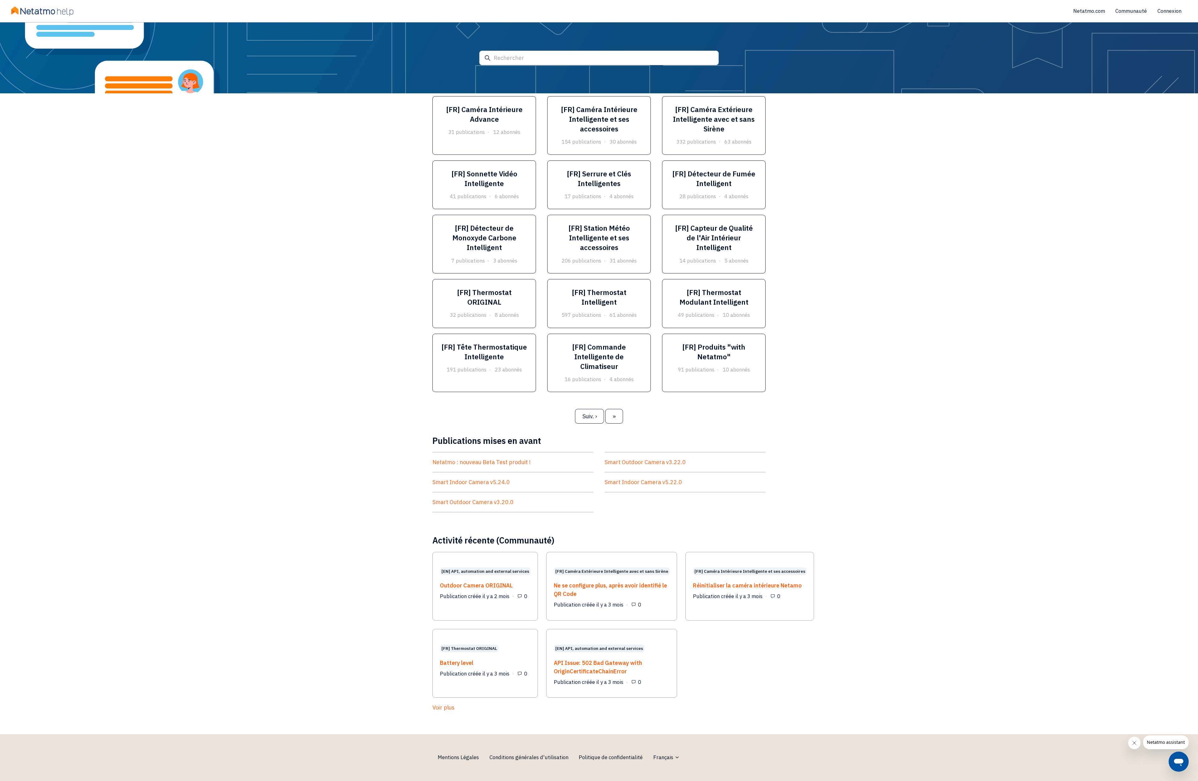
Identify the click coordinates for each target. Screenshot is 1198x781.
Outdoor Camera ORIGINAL (476, 585)
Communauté (1131, 10)
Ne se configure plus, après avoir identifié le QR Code (610, 589)
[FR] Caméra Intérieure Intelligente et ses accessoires (749, 571)
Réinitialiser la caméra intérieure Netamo (747, 585)
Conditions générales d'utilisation (528, 757)
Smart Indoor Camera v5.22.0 (643, 482)
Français (663, 757)
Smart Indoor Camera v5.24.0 (471, 482)
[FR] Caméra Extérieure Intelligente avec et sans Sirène (611, 571)
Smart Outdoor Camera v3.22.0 (645, 462)
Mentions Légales (458, 757)
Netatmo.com (1089, 10)
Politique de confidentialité (611, 757)
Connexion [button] (1169, 10)
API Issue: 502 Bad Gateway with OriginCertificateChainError (598, 667)
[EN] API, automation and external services (485, 571)
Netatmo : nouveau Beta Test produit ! (481, 462)
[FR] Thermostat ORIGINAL (469, 648)
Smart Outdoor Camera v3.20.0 (473, 502)
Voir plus (486, 707)
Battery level (456, 662)
